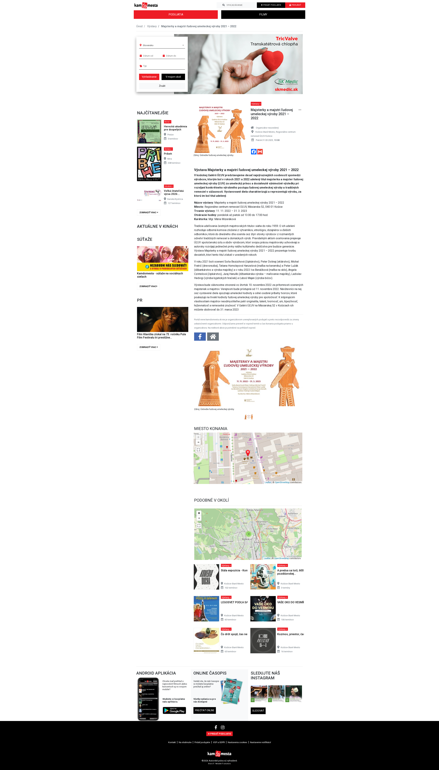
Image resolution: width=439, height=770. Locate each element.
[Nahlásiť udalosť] (300, 110)
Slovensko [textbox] (148, 45)
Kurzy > (168, 122)
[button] (293, 64)
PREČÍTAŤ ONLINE (204, 710)
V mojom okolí (173, 76)
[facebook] (216, 727)
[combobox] (163, 45)
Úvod (139, 26)
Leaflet (268, 482)
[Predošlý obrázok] (202, 382)
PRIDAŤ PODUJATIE (272, 5)
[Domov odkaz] (213, 337)
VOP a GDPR (219, 742)
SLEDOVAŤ (258, 710)
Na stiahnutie (185, 742)
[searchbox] (156, 66)
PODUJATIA (176, 14)
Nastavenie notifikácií (260, 742)
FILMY (263, 14)
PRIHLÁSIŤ (296, 5)
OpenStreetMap (282, 482)
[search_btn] (223, 5)
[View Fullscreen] (198, 449)
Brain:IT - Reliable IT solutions (219, 764)
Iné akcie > (169, 186)
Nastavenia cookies (237, 742)
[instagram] (222, 727)
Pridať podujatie (202, 742)
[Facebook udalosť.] (200, 337)
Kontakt (172, 742)
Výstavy (152, 26)
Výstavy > (168, 149)
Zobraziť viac (148, 212)
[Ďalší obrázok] (295, 382)
